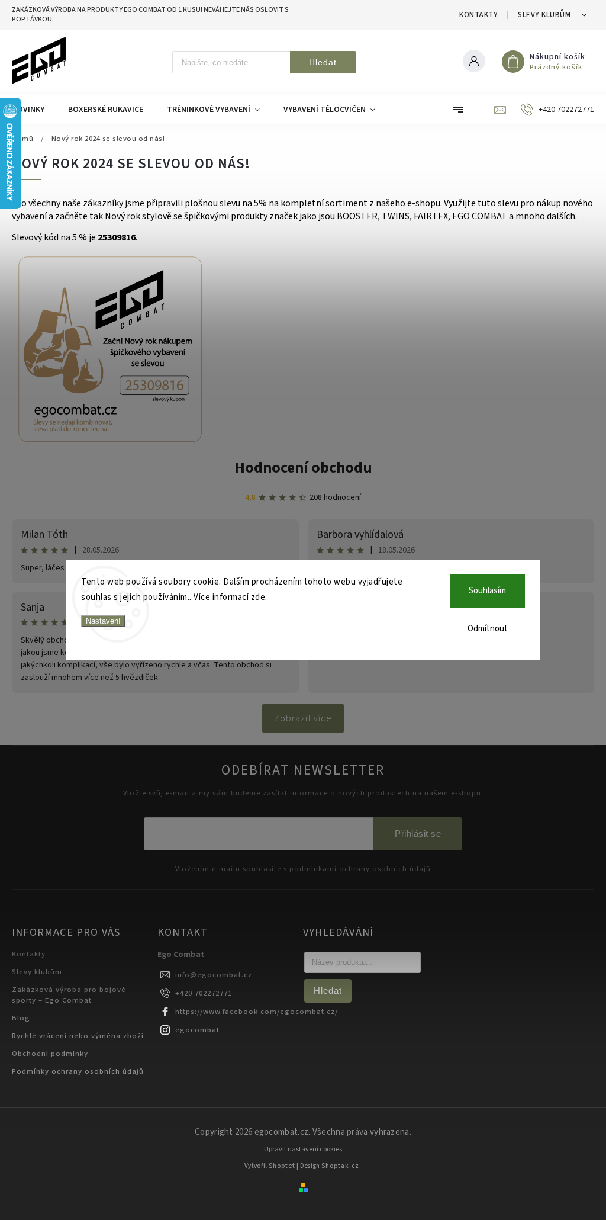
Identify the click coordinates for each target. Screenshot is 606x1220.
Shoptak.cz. (341, 1165)
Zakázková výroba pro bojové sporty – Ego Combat (69, 995)
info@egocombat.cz (213, 974)
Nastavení (103, 621)
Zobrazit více (303, 718)
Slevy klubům (544, 14)
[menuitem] (34, 109)
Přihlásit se (418, 834)
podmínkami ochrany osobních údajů (360, 869)
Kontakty (478, 14)
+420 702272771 (203, 993)
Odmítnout (488, 628)
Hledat (323, 62)
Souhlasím (487, 591)
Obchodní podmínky (50, 1053)
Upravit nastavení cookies (303, 1149)
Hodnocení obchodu (303, 468)
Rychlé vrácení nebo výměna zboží (78, 1035)
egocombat (197, 1030)
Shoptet (282, 1165)
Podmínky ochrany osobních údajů (78, 1071)
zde (258, 597)
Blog (21, 1018)
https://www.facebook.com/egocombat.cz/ (256, 1011)
